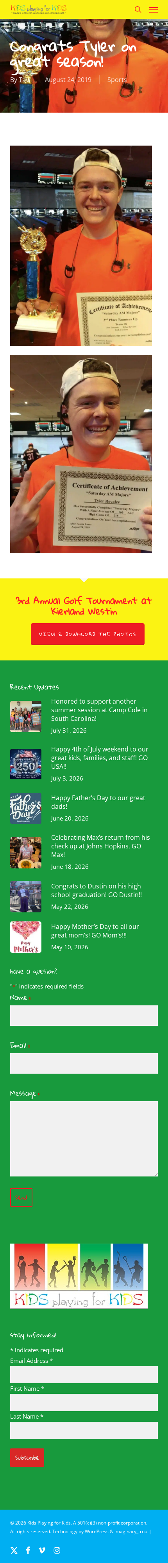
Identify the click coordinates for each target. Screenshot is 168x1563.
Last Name (26, 1416)
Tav (24, 79)
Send (21, 1197)
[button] (153, 9)
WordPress (97, 1531)
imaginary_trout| (133, 1531)
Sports (117, 79)
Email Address (31, 1360)
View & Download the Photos (87, 634)
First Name (27, 1388)
